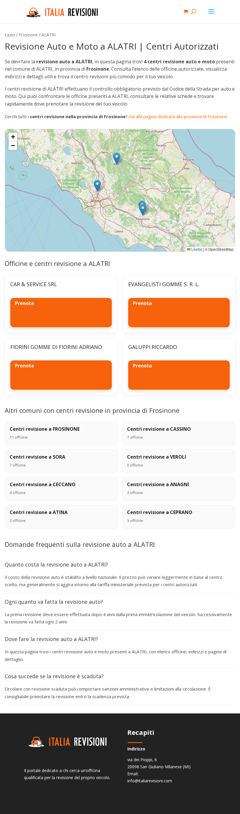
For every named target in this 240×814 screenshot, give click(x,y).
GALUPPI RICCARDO (152, 346)
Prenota (24, 303)
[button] (97, 186)
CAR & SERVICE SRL (33, 284)
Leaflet (196, 249)
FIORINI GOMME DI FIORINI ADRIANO (56, 346)
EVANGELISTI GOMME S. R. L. (163, 284)
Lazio (10, 35)
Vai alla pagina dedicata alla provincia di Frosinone (179, 116)
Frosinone (28, 35)
